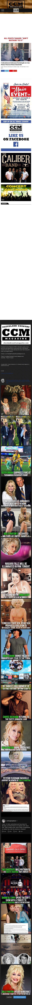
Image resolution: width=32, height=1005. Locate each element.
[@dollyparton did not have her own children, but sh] (16, 522)
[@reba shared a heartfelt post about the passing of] (16, 919)
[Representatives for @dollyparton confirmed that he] (16, 980)
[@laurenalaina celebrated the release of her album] (16, 400)
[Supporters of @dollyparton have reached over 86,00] (16, 766)
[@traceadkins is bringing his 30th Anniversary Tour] (16, 644)
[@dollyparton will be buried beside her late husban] (16, 949)
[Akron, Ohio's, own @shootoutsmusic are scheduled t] (16, 858)
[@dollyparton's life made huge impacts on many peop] (16, 827)
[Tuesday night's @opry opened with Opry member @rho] (16, 888)
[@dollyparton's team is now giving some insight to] (16, 736)
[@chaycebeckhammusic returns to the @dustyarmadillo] (16, 705)
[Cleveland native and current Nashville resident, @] (16, 583)
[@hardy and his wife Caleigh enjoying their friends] (16, 430)
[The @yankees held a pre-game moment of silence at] (16, 675)
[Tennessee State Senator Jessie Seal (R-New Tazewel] (16, 614)
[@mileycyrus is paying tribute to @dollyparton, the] (16, 797)
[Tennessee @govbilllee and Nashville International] (16, 491)
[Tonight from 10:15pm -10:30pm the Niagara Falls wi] (16, 553)
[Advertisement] (16, 24)
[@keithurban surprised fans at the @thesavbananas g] (16, 461)
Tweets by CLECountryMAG (7, 373)
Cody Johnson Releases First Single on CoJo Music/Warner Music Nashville (15, 64)
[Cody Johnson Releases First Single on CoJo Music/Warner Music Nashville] (16, 60)
